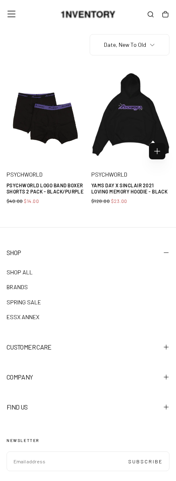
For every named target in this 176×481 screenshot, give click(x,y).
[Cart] (165, 14)
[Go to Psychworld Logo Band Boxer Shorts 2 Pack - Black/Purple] (46, 114)
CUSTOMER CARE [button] (29, 347)
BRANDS (17, 286)
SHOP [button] (14, 252)
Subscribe (145, 461)
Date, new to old (125, 44)
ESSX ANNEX (23, 316)
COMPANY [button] (20, 377)
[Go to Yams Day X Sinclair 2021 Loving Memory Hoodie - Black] (130, 114)
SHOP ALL (20, 272)
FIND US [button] (17, 407)
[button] (11, 14)
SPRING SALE (24, 302)
